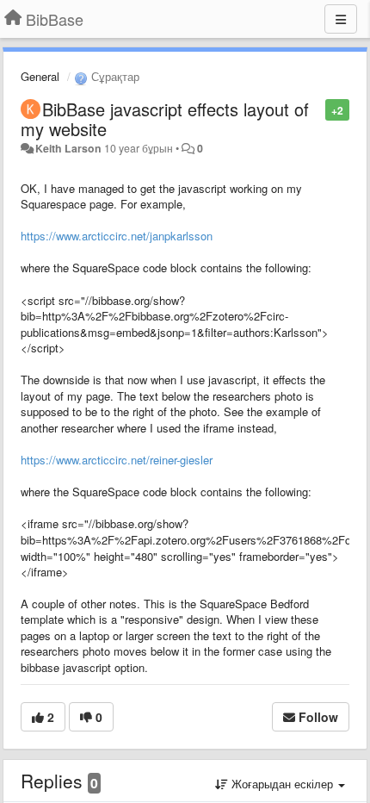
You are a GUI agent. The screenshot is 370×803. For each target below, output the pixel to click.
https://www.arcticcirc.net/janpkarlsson (117, 235)
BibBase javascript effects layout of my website (165, 118)
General (40, 76)
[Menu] (340, 19)
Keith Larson (68, 148)
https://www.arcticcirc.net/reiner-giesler (117, 459)
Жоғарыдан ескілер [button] (282, 783)
